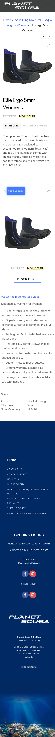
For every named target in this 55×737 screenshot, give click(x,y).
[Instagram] (32, 573)
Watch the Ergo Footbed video (20, 297)
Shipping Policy (16, 508)
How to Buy (14, 479)
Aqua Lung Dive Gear (28, 20)
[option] (27, 66)
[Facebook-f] (25, 573)
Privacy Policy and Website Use (27, 513)
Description (27, 279)
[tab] (27, 279)
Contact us (14, 469)
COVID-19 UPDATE (17, 474)
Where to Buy (15, 484)
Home (7, 20)
